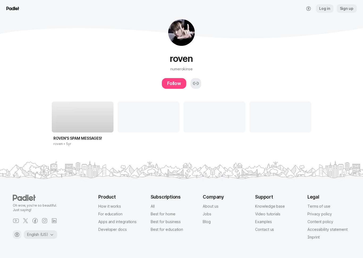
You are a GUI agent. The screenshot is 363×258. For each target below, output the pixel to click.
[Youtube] (16, 220)
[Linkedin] (54, 220)
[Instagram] (44, 220)
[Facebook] (35, 220)
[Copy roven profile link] (196, 83)
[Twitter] (25, 220)
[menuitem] (308, 8)
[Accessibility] (17, 234)
